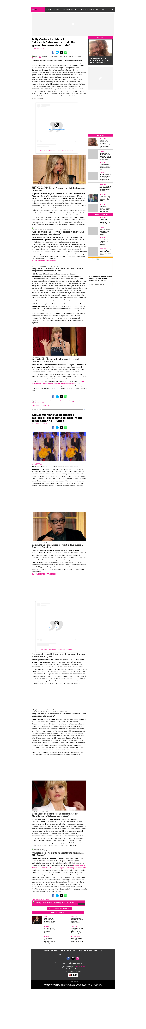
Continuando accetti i (74, 514)
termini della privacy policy (80, 514)
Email (59, 511)
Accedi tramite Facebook (74, 526)
